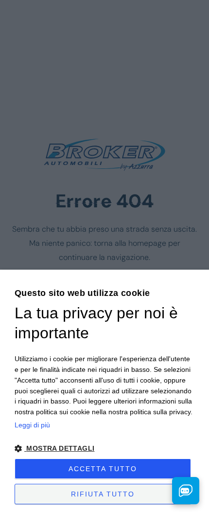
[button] (104, 448)
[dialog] (104, 392)
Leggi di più (32, 425)
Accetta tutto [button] (103, 469)
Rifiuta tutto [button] (103, 494)
